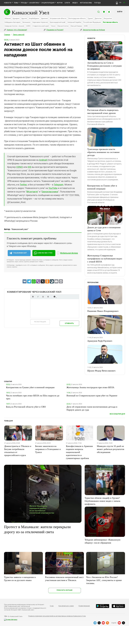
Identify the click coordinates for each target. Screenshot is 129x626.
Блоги (67, 3)
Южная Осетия (63, 26)
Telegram (58, 184)
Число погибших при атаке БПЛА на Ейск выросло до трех (32, 397)
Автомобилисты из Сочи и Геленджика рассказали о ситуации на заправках (104, 65)
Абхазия (8, 18)
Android (43, 160)
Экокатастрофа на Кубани (94, 30)
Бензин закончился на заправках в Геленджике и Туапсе (48, 449)
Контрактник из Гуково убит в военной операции (102, 187)
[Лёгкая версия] (117, 3)
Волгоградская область (77, 18)
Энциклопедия (47, 3)
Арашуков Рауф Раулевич (99, 340)
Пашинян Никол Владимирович (102, 310)
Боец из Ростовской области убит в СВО (26, 406)
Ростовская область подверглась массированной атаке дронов (102, 111)
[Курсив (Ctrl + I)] (37, 296)
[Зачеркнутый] (48, 296)
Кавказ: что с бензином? (16, 30)
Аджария (16, 18)
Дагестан (98, 18)
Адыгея (24, 18)
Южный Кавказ (76, 26)
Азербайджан (34, 18)
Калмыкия (26, 22)
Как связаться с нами (66, 606)
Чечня (53, 26)
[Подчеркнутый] (42, 296)
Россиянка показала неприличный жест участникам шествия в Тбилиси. (64, 579)
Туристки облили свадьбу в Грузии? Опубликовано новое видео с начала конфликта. (102, 500)
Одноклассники (50, 191)
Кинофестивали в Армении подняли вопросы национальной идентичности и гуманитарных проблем (79, 452)
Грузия (90, 18)
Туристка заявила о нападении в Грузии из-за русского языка (20, 579)
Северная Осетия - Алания (14, 26)
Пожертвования (84, 606)
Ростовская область (110, 22)
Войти (119, 12)
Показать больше (65, 590)
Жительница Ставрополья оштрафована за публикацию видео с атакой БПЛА (104, 258)
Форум (59, 3)
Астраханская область (58, 18)
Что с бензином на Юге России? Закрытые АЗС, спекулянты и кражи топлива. (104, 580)
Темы (16, 3)
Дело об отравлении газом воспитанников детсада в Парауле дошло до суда (92, 408)
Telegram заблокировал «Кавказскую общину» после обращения (102, 541)
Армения (44, 18)
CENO (19, 167)
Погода (97, 3)
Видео (75, 3)
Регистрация (40, 322)
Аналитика (34, 3)
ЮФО (86, 26)
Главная (7, 34)
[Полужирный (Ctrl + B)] (32, 296)
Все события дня (117, 414)
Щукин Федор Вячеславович (101, 370)
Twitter (23, 184)
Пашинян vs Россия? (54, 30)
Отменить (69, 323)
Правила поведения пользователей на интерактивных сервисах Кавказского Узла (57, 616)
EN (124, 2)
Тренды (24, 3)
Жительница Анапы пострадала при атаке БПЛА (90, 387)
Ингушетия (108, 18)
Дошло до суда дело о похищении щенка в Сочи (103, 229)
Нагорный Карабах (74, 22)
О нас (52, 606)
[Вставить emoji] (54, 296)
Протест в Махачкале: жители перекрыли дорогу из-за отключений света (37, 529)
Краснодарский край (57, 22)
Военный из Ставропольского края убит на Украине (92, 395)
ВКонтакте (32, 191)
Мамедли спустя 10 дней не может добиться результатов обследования (110, 449)
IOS (29, 167)
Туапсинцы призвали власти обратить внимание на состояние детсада (103, 152)
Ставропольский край (40, 26)
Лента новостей (18, 34)
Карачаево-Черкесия (40, 22)
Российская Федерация (92, 22)
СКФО (28, 26)
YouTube (53, 188)
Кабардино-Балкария (12, 22)
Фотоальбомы (86, 3)
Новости (7, 3)
